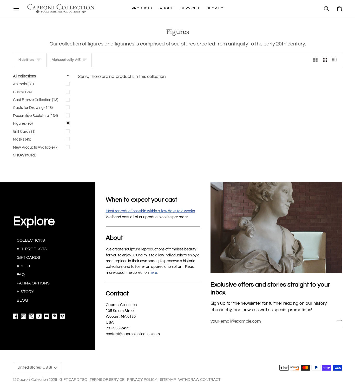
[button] (142, 8)
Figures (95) (23, 123)
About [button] (114, 238)
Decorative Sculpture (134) (35, 116)
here (153, 273)
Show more (24, 155)
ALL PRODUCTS (32, 249)
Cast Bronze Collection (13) (35, 100)
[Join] (337, 320)
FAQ (21, 275)
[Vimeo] (62, 316)
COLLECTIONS (31, 240)
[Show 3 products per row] (325, 60)
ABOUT (24, 266)
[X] (31, 316)
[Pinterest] (54, 316)
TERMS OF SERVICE (107, 380)
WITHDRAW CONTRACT (199, 380)
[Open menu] (16, 8)
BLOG (22, 300)
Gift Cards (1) (24, 132)
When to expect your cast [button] (141, 199)
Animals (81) (23, 84)
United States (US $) (34, 367)
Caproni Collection (32, 380)
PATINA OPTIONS (33, 283)
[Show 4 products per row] (336, 60)
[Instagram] (23, 316)
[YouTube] (46, 316)
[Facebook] (15, 316)
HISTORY (25, 292)
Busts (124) (22, 92)
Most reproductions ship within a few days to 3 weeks (150, 211)
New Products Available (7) (35, 147)
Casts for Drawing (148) (33, 108)
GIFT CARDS (28, 257)
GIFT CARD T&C (73, 380)
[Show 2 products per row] (315, 60)
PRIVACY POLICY (142, 380)
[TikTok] (39, 316)
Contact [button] (117, 293)
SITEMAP (168, 380)
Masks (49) (22, 139)
